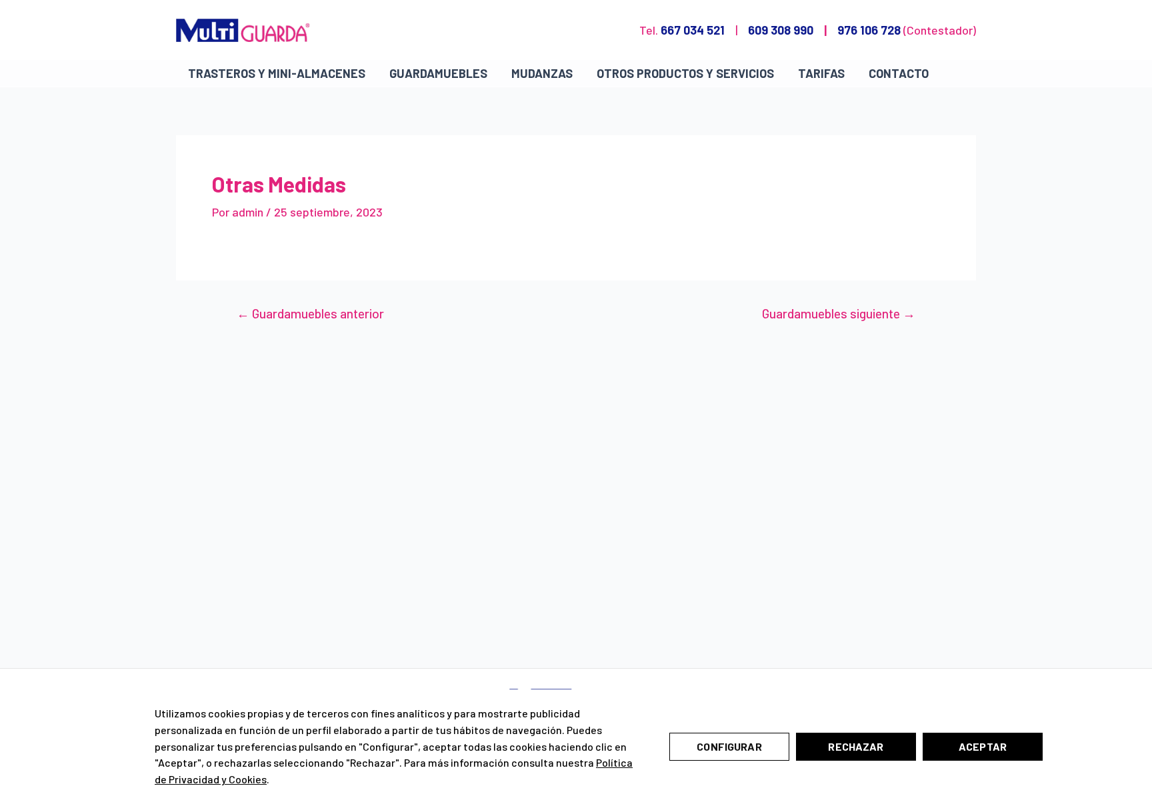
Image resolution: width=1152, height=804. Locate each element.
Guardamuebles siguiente (838, 313)
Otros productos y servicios (685, 73)
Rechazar (855, 746)
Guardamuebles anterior (310, 313)
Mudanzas (542, 73)
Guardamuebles (438, 73)
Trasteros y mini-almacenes (276, 73)
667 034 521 (693, 30)
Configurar (729, 746)
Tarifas (821, 73)
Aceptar (983, 746)
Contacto (899, 73)
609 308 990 (780, 30)
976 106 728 (869, 30)
